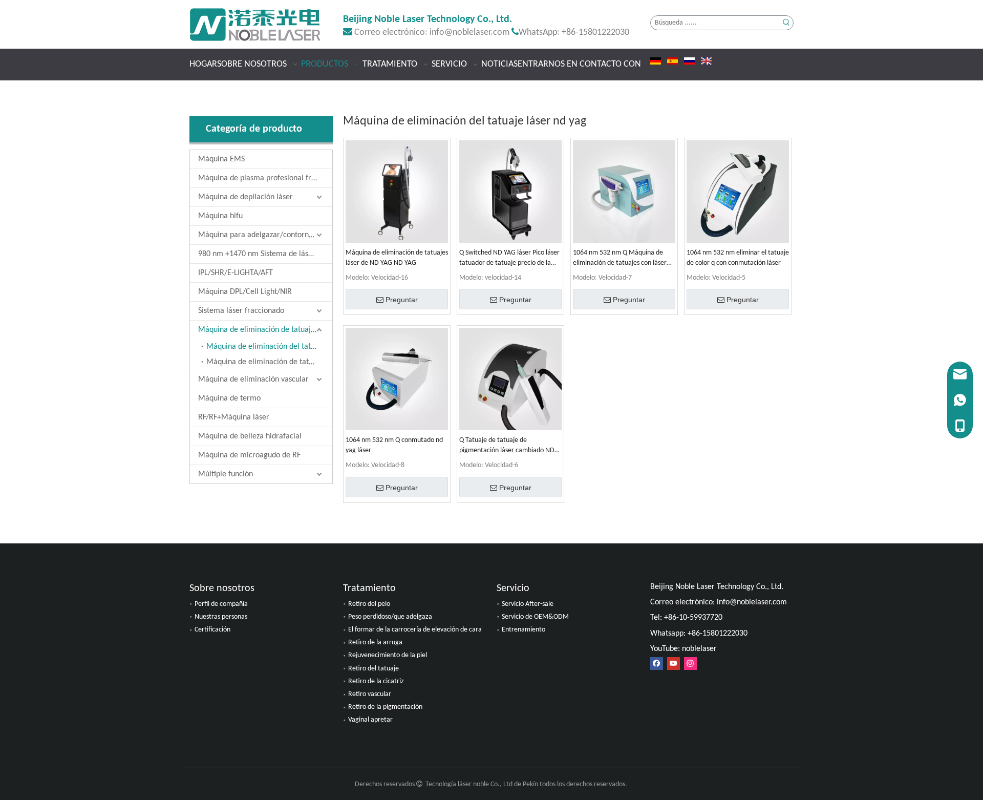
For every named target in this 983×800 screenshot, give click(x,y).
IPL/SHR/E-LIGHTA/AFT (235, 273)
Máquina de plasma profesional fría (257, 178)
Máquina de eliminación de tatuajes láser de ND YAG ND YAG (397, 258)
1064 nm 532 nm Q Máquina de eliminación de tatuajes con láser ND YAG (620, 258)
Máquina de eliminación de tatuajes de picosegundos (269, 362)
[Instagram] (690, 663)
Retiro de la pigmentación (385, 707)
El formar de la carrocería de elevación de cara (415, 630)
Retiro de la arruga (375, 642)
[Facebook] (656, 663)
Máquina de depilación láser (245, 197)
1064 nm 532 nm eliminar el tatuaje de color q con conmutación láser (738, 258)
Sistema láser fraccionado (241, 311)
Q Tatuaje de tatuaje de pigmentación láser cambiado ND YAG (506, 446)
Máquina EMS (221, 159)
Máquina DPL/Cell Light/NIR (245, 292)
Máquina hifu (220, 216)
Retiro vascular (369, 694)
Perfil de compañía (221, 604)
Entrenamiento (523, 630)
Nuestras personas (221, 617)
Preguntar (402, 300)
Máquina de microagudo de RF (249, 455)
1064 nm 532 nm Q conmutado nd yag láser (394, 445)
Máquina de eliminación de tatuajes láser (265, 330)
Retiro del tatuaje (373, 668)
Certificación (212, 630)
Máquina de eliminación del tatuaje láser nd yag (269, 347)
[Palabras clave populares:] (786, 23)
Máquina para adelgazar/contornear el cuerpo (265, 235)
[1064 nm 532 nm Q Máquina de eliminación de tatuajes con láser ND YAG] (624, 192)
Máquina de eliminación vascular (253, 379)
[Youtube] (673, 663)
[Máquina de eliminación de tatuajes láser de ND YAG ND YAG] (397, 192)
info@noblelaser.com (469, 32)
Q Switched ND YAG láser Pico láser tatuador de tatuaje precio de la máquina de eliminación (509, 258)
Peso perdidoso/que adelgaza (390, 617)
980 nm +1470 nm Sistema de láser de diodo (265, 254)
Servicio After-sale (527, 604)
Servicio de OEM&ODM (535, 617)
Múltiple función (225, 474)
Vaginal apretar (370, 720)
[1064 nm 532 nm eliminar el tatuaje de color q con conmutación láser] (738, 192)
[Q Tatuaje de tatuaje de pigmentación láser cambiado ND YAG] (510, 379)
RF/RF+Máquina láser (233, 417)
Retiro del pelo (369, 604)
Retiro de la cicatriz (376, 681)
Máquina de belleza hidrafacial (250, 436)
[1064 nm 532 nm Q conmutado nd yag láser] (397, 379)
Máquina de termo (229, 398)
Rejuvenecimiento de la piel (387, 655)
